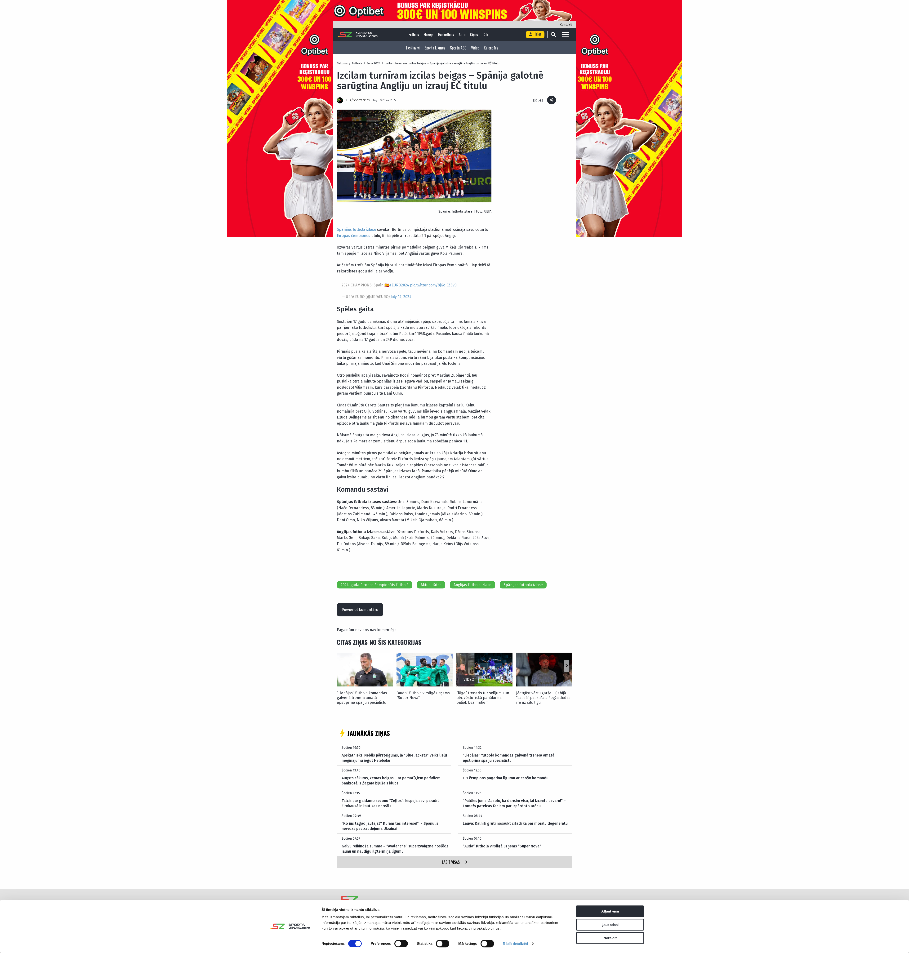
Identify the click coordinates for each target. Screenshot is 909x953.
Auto (462, 34)
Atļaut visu (610, 911)
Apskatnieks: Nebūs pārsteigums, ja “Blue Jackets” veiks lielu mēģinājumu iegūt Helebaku (394, 758)
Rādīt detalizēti (515, 944)
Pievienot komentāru (360, 609)
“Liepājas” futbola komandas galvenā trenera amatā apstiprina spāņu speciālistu (362, 698)
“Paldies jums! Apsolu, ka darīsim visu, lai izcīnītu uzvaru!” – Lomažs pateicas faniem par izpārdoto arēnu (514, 803)
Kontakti (566, 25)
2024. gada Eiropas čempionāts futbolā (375, 585)
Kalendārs (491, 48)
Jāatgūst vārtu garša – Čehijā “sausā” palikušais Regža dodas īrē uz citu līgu (543, 698)
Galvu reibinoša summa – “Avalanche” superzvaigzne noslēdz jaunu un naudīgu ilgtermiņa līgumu (395, 849)
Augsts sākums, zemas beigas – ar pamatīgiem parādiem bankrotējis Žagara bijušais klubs (391, 780)
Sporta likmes (434, 48)
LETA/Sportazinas (357, 100)
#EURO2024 (399, 285)
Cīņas (474, 34)
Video (475, 48)
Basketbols (446, 34)
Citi (485, 34)
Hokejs (428, 34)
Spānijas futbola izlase (356, 229)
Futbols (414, 34)
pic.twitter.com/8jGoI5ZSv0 (433, 285)
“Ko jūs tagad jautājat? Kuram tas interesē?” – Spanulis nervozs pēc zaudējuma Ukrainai (390, 826)
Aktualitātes (431, 585)
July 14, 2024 (401, 296)
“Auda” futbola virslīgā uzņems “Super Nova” (423, 695)
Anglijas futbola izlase (472, 585)
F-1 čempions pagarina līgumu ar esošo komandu (505, 778)
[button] (566, 666)
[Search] (553, 34)
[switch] (401, 943)
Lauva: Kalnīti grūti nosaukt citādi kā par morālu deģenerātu (515, 823)
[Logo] (357, 34)
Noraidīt (610, 938)
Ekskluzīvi (413, 48)
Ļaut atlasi (610, 925)
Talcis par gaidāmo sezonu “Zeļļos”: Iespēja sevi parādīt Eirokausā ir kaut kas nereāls (390, 803)
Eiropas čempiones (353, 235)
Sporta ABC (458, 48)
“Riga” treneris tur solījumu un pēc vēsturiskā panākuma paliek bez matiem (482, 698)
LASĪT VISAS (451, 862)
